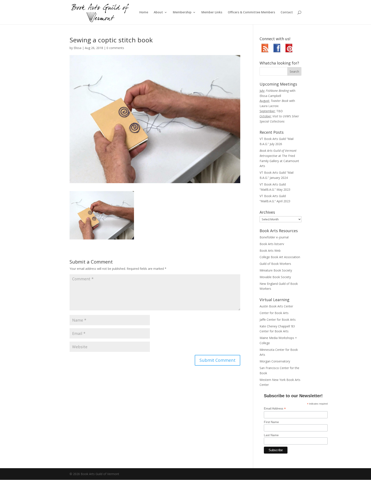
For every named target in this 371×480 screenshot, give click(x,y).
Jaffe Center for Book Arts (278, 319)
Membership (182, 12)
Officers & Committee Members (251, 12)
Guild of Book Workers (275, 264)
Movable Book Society (275, 277)
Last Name (271, 435)
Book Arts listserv (272, 244)
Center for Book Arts (274, 313)
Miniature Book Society (276, 270)
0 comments (115, 48)
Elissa (77, 48)
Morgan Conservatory (275, 361)
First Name (271, 422)
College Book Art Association (280, 257)
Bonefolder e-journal (274, 237)
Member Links (211, 12)
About (158, 12)
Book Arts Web (270, 250)
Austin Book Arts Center (276, 306)
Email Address (275, 408)
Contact (287, 12)
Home (143, 12)
